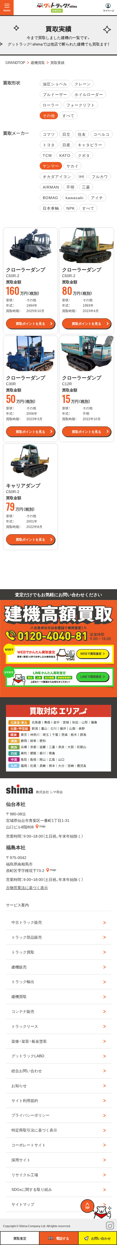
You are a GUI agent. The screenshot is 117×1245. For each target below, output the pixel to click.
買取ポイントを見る (30, 323)
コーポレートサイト (28, 1144)
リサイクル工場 (24, 1174)
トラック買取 (22, 952)
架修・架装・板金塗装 (29, 1041)
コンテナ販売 (22, 1011)
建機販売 (19, 967)
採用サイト (20, 1159)
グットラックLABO (27, 1055)
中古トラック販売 (26, 922)
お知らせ (19, 1085)
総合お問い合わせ (26, 1070)
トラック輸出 (22, 981)
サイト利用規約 (24, 1100)
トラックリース (24, 1026)
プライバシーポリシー (30, 1115)
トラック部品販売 (26, 937)
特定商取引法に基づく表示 (34, 1130)
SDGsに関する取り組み (31, 1189)
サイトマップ (22, 1204)
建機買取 (19, 996)
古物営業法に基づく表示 (27, 887)
